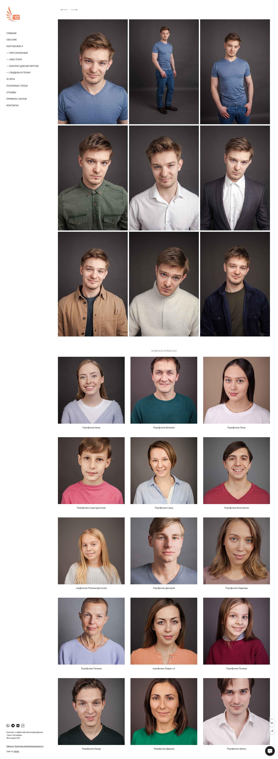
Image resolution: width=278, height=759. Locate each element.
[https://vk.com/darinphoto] (17, 725)
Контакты (12, 105)
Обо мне (11, 39)
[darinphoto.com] (13, 14)
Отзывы (11, 92)
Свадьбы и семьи (19, 72)
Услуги (10, 79)
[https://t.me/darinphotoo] (13, 725)
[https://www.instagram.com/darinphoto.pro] (22, 725)
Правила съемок (16, 98)
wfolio (16, 751)
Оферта (10, 746)
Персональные (18, 52)
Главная (11, 33)
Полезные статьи (17, 85)
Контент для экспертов (23, 65)
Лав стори (15, 59)
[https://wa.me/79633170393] (7, 725)
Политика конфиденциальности (28, 746)
